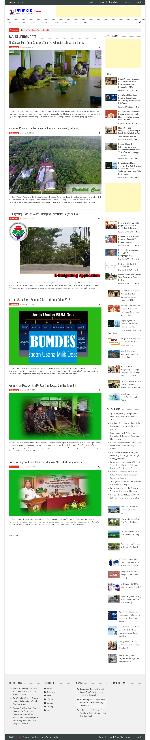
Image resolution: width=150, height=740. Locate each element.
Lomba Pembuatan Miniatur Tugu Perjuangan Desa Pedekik (129, 277)
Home (11, 22)
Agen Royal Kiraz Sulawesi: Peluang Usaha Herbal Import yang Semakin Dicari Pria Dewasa (129, 99)
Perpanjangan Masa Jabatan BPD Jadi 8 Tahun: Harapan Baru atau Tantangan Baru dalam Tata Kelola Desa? (129, 168)
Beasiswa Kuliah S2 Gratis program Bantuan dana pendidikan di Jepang (128, 225)
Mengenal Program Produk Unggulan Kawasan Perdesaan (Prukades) (44, 128)
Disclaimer (127, 2)
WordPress (36, 737)
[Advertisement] (98, 11)
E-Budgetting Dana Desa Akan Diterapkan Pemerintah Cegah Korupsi (44, 214)
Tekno (64, 22)
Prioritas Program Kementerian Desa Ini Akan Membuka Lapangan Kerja (45, 462)
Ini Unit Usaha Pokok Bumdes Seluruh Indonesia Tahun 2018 (39, 299)
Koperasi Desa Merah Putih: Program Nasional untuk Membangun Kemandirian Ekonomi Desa (129, 115)
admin (24, 47)
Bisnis (55, 22)
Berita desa (14, 47)
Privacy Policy (113, 2)
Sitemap (101, 2)
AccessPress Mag (52, 737)
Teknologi (50, 706)
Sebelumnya (13, 536)
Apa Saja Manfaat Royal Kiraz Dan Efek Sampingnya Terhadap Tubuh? (92, 702)
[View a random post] (137, 22)
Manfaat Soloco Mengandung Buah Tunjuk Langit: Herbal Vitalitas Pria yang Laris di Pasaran (129, 131)
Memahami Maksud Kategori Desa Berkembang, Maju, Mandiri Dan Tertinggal (92, 692)
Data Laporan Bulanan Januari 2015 (127, 265)
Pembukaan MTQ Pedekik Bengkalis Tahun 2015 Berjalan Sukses (128, 239)
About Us (138, 2)
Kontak (91, 2)
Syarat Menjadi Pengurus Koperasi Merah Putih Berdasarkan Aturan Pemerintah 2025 (128, 83)
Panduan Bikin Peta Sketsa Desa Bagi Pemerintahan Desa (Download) (93, 713)
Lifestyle (75, 22)
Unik (84, 22)
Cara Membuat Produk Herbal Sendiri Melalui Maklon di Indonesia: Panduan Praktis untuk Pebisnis (123, 475)
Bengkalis (33, 22)
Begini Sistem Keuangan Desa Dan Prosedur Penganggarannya (128, 253)
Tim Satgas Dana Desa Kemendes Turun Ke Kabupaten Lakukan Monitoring (46, 42)
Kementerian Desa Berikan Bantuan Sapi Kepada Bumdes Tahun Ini (42, 385)
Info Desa (21, 22)
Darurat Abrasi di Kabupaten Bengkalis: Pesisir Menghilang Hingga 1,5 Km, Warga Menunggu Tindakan (129, 149)
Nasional (45, 22)
